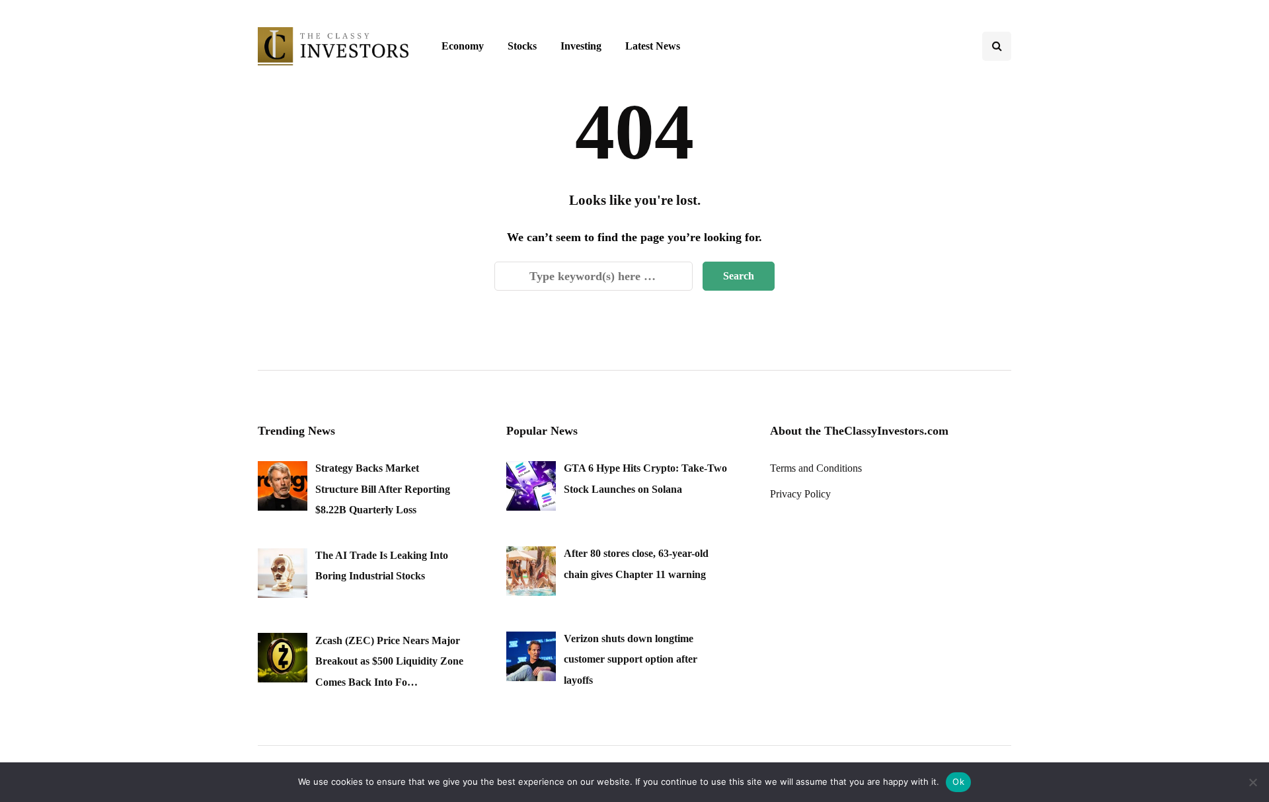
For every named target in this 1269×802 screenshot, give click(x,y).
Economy (463, 46)
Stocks (522, 46)
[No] (1252, 782)
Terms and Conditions (816, 468)
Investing (580, 46)
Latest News (652, 46)
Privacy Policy (800, 493)
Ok (958, 781)
